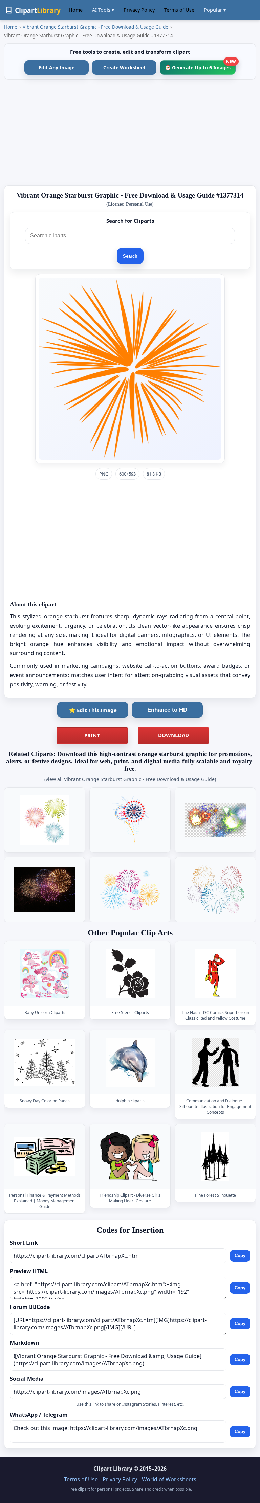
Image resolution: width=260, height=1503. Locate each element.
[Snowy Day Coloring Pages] (44, 1062)
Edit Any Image (56, 67)
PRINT (92, 735)
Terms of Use (179, 10)
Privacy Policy (139, 10)
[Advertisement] (130, 132)
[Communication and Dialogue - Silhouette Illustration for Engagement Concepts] (215, 1062)
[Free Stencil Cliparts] (130, 973)
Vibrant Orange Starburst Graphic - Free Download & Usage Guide (95, 27)
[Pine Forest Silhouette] (215, 1156)
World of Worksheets (169, 1479)
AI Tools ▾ (103, 10)
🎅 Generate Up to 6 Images (200, 65)
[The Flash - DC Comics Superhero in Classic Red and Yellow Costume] (215, 973)
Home (76, 10)
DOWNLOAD (173, 735)
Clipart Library (112, 1468)
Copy (240, 1255)
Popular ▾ (215, 10)
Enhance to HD (167, 710)
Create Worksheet (124, 67)
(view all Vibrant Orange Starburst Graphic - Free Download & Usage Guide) (130, 779)
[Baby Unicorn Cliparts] (44, 973)
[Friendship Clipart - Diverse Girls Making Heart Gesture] (130, 1156)
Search (130, 256)
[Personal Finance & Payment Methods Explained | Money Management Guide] (44, 1156)
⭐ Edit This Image (93, 710)
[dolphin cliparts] (130, 1062)
